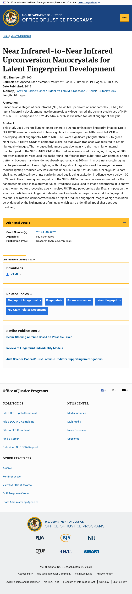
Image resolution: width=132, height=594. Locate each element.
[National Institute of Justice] (91, 540)
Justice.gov (120, 582)
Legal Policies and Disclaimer (23, 582)
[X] (115, 392)
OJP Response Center (16, 493)
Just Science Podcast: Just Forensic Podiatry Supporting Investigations (54, 359)
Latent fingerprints (108, 300)
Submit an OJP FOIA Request (20, 447)
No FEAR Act (51, 582)
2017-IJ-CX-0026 (46, 232)
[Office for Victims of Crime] (66, 553)
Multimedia (74, 421)
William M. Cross (68, 91)
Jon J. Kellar (88, 91)
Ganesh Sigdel (46, 91)
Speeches (73, 438)
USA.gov (104, 582)
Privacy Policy (105, 573)
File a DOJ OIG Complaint (18, 421)
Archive (7, 468)
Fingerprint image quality (24, 300)
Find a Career (11, 438)
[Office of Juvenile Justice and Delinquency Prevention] (40, 554)
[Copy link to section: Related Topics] (30, 293)
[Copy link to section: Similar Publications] (38, 330)
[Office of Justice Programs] (11, 17)
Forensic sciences (79, 300)
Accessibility (25, 573)
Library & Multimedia (21, 36)
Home (6, 36)
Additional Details (18, 222)
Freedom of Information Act (79, 582)
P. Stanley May (107, 91)
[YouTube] (125, 392)
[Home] (57, 18)
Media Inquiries (76, 413)
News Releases (76, 430)
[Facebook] (105, 392)
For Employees (12, 476)
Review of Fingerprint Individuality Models (34, 348)
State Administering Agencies (20, 501)
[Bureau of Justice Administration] (40, 540)
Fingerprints (54, 300)
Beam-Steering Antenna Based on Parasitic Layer (39, 337)
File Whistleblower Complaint (54, 573)
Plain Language (83, 573)
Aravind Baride (26, 91)
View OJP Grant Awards (17, 485)
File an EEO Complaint (16, 430)
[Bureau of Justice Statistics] (66, 542)
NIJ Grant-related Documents (27, 309)
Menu (124, 17)
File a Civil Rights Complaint (20, 413)
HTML (14, 274)
